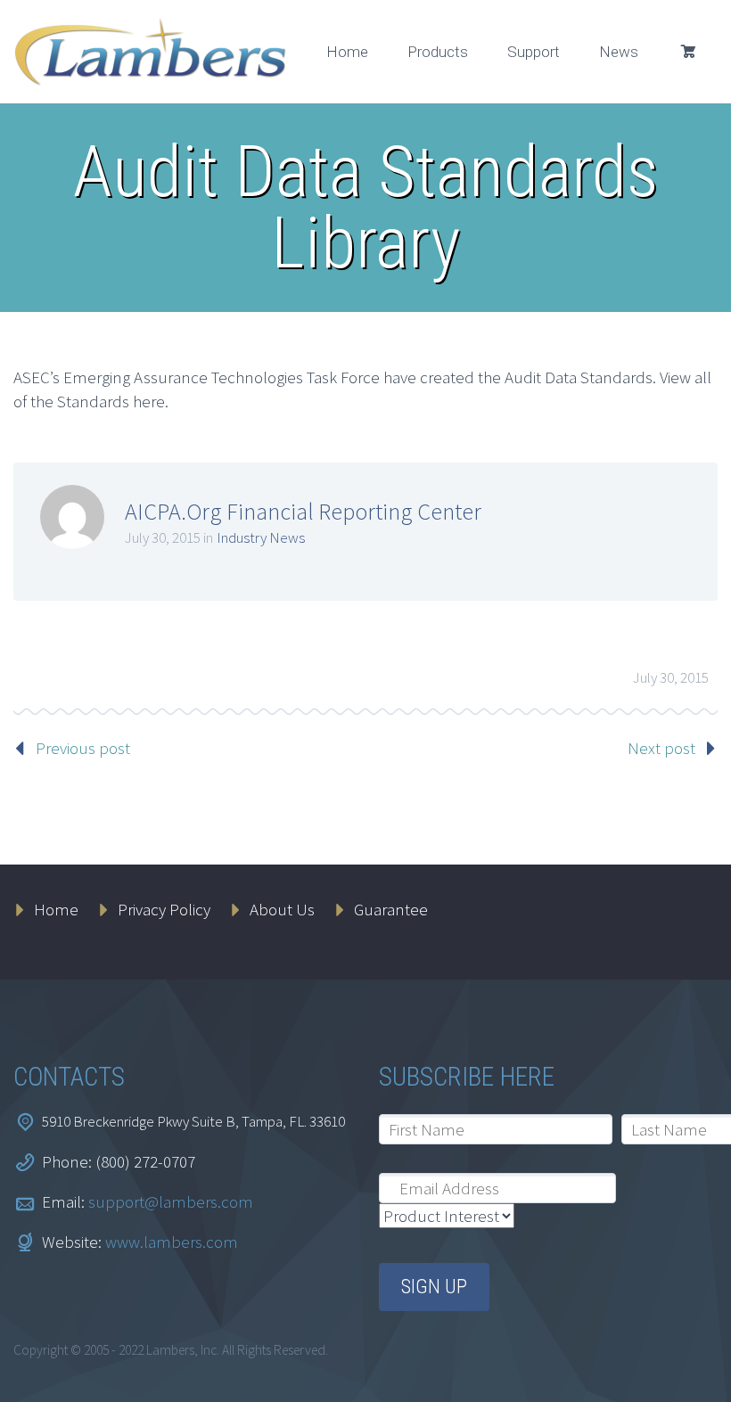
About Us (282, 909)
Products (437, 52)
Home (347, 52)
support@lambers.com (170, 1201)
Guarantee (391, 909)
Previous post (83, 747)
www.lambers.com (171, 1241)
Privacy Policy (164, 909)
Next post (661, 747)
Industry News (261, 537)
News (618, 52)
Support (533, 52)
